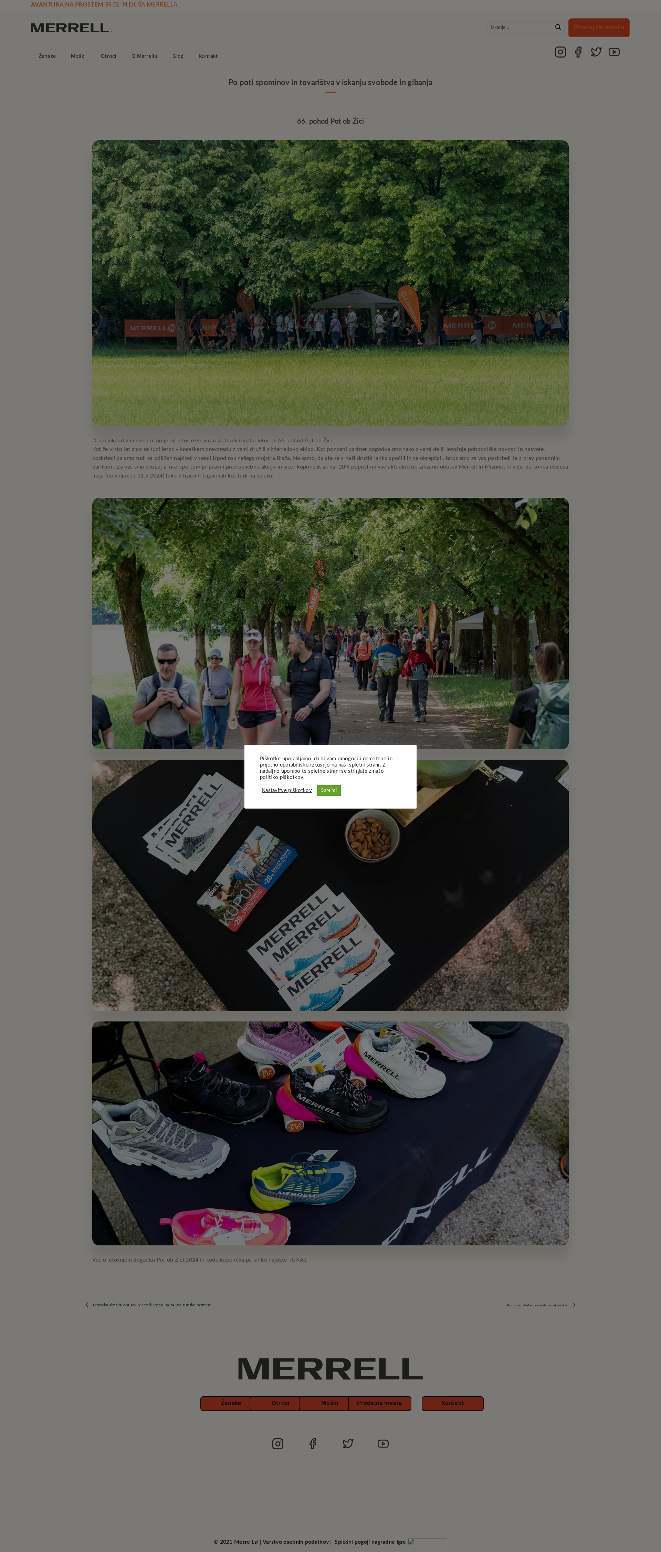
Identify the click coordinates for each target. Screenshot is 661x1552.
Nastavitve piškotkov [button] (287, 790)
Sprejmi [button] (329, 790)
